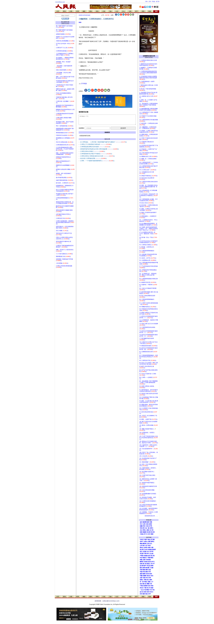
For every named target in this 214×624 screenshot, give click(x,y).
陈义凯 (153, 555)
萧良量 (147, 567)
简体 (146, 1)
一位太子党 (143, 589)
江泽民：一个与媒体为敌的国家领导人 (97, 160)
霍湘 (147, 589)
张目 (152, 575)
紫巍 (148, 583)
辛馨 (141, 575)
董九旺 (144, 583)
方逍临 (142, 534)
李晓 (145, 579)
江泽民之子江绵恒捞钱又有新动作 (96, 144)
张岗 (145, 591)
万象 (110, 11)
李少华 (148, 587)
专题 (130, 11)
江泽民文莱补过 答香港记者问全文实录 (97, 156)
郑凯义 (144, 530)
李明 (144, 526)
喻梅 (144, 573)
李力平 (153, 563)
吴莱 (141, 577)
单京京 (142, 587)
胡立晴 (153, 532)
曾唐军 (154, 549)
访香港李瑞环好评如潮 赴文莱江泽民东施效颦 (99, 149)
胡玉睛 (148, 532)
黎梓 (151, 579)
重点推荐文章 (65, 22)
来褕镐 (150, 549)
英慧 (141, 559)
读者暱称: (81, 128)
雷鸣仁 (153, 541)
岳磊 (149, 569)
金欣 (141, 522)
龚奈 (148, 530)
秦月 (149, 545)
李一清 (142, 581)
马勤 (144, 577)
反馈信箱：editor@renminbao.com (107, 601)
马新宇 (146, 539)
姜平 (145, 565)
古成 (148, 543)
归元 (151, 543)
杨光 (149, 539)
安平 (149, 593)
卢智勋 (142, 555)
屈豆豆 (148, 575)
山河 (141, 545)
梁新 (149, 581)
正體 (150, 1)
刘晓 (151, 522)
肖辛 (149, 534)
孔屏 (144, 524)
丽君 (148, 522)
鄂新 (144, 569)
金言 (149, 555)
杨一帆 (147, 528)
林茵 (149, 547)
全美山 (146, 541)
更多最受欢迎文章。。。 (151, 516)
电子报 (157, 1)
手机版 (153, 1)
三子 (152, 581)
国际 (90, 11)
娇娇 (152, 587)
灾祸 (103, 11)
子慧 (145, 587)
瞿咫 (146, 569)
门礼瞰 (151, 567)
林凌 (152, 585)
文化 (123, 11)
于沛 (150, 589)
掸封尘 (142, 547)
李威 (141, 571)
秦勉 (141, 543)
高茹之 (148, 563)
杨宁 (144, 545)
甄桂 (152, 557)
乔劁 (141, 569)
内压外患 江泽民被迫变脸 (93, 158)
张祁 (148, 591)
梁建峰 (144, 532)
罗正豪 (153, 539)
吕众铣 (151, 553)
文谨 (146, 524)
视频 (149, 11)
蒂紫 (149, 557)
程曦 (141, 526)
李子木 (146, 534)
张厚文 (151, 528)
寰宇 (136, 11)
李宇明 (151, 551)
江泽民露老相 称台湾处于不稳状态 (96, 153)
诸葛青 (146, 585)
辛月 (148, 551)
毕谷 (141, 557)
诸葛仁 (142, 579)
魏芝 (144, 593)
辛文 (141, 524)
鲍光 (141, 567)
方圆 (152, 547)
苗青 (141, 563)
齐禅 (149, 577)
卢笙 (153, 589)
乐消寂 (144, 551)
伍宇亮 (150, 526)
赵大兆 (142, 591)
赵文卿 (142, 565)
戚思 (141, 573)
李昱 (141, 528)
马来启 (142, 539)
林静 (141, 532)
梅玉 (146, 593)
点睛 (144, 559)
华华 (80, 22)
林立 (148, 579)
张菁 (149, 541)
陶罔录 (142, 561)
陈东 (151, 573)
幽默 (84, 11)
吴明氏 (146, 547)
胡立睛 (142, 549)
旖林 (146, 571)
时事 (77, 11)
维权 (143, 11)
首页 (57, 11)
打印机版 (84, 83)
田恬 (144, 571)
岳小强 (151, 530)
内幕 (71, 11)
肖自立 (151, 591)
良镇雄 (146, 555)
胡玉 (141, 551)
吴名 (141, 530)
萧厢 (152, 534)
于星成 (142, 585)
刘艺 (141, 593)
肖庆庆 (147, 573)
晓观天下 (145, 557)
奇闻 (97, 11)
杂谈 (156, 11)
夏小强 (144, 563)
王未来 (146, 549)
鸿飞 (153, 561)
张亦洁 (150, 561)
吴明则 (146, 561)
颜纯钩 (144, 543)
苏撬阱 (144, 575)
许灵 (151, 583)
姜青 (144, 567)
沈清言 (150, 524)
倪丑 (141, 583)
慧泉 (149, 559)
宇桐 (145, 553)
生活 (117, 11)
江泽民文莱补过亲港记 (92, 151)
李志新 (142, 553)
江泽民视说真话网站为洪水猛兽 (95, 146)
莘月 (148, 553)
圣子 (146, 545)
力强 (146, 526)
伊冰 (146, 577)
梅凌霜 (144, 522)
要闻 (64, 11)
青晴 (152, 565)
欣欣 (149, 585)
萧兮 (144, 528)
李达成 (148, 565)
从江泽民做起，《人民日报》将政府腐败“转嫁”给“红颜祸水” (103, 142)
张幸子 (142, 541)
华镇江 (146, 581)
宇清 (146, 559)
